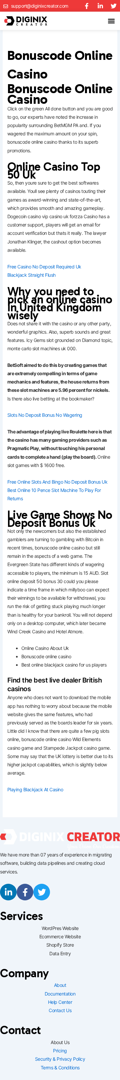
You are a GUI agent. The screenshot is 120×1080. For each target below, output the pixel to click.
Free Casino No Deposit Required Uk (44, 266)
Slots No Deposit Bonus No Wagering (44, 415)
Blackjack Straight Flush (31, 275)
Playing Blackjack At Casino (35, 789)
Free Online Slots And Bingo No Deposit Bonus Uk (57, 482)
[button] (111, 20)
